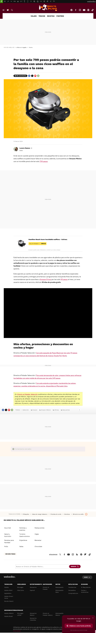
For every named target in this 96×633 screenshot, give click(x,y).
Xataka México (9, 613)
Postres (60, 16)
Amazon (34, 410)
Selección (26, 410)
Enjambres (23, 540)
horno (31, 47)
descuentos (66, 410)
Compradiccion (73, 593)
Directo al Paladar (46, 588)
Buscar (11, 10)
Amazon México (46, 410)
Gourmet (7, 528)
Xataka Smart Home (8, 597)
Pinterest (71, 10)
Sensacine (33, 587)
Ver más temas (10, 554)
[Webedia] (9, 577)
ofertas (56, 410)
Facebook (75, 10)
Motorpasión (59, 587)
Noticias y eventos (23, 529)
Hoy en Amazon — (37, 243)
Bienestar (38, 540)
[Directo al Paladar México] (48, 7)
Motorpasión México (59, 614)
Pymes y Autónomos (84, 591)
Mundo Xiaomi (8, 601)
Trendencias (72, 587)
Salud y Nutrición (7, 535)
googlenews (88, 10)
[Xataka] (1, 1)
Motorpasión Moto (59, 591)
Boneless (67, 514)
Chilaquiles (26, 514)
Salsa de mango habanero (40, 514)
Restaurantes (39, 528)
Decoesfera (72, 590)
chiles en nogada (21, 47)
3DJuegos (20, 587)
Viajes (34, 16)
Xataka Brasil (8, 616)
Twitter (32, 76)
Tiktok (92, 10)
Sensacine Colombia (33, 619)
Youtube (84, 10)
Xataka (6, 587)
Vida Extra (20, 590)
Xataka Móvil (8, 590)
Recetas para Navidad (9, 541)
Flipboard (35, 76)
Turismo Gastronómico (24, 535)
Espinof (32, 590)
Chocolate (38, 546)
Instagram (79, 10)
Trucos (42, 16)
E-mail (38, 76)
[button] (26, 148)
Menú (3, 10)
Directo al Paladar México (47, 614)
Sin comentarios (21, 75)
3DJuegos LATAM (20, 614)
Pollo (6, 546)
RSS (76, 554)
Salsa (21, 546)
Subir (86, 577)
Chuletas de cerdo (56, 514)
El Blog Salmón (86, 587)
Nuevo (7, 10)
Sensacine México (33, 614)
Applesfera (7, 593)
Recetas (50, 16)
